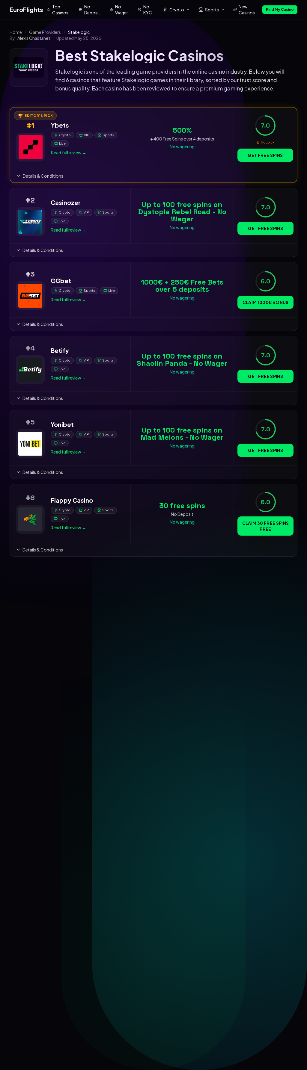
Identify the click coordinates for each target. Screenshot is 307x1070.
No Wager (121, 9)
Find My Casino (280, 9)
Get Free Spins (265, 155)
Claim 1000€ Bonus (266, 302)
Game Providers (45, 32)
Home (16, 32)
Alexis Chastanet (33, 38)
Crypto (176, 9)
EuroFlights (26, 9)
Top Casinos (60, 9)
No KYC (147, 9)
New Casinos (247, 9)
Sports (212, 9)
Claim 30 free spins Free (265, 526)
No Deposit (92, 9)
